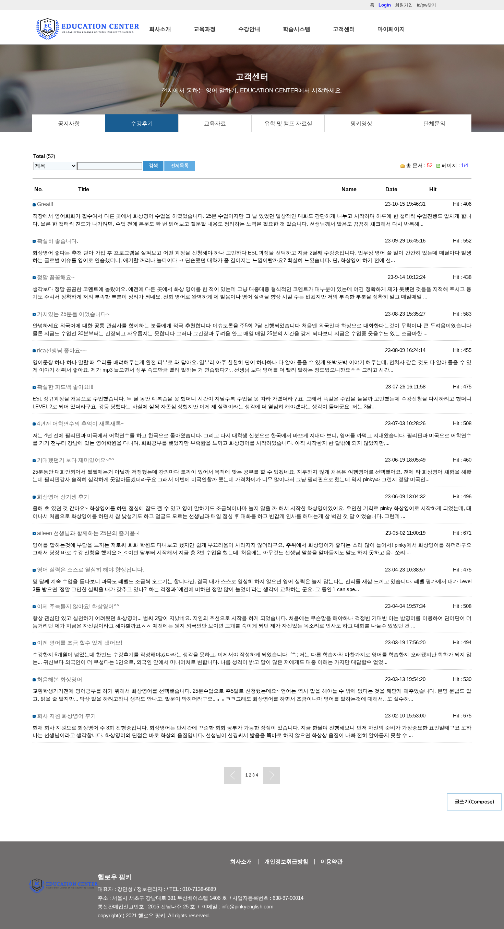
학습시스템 (296, 29)
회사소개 (160, 29)
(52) (44, 156)
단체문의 (434, 123)
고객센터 (344, 29)
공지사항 (69, 123)
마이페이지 (391, 29)
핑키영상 (361, 123)
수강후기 (142, 123)
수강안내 (249, 29)
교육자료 (215, 123)
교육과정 (205, 29)
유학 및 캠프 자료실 (288, 123)
